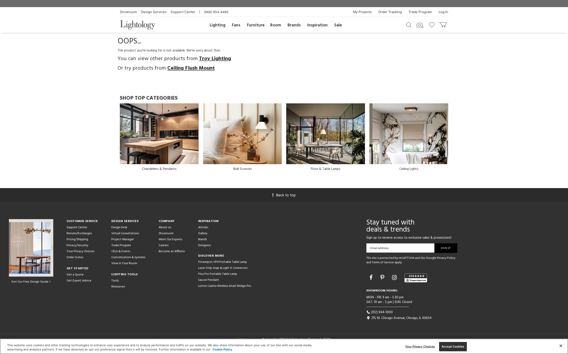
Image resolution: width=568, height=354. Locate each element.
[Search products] (408, 24)
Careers (163, 245)
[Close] (561, 346)
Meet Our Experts (170, 239)
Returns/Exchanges (79, 233)
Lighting (217, 25)
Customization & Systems (128, 257)
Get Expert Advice (79, 280)
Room (275, 25)
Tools (115, 280)
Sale (338, 25)
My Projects (362, 12)
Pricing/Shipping (77, 239)
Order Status (75, 257)
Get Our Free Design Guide (29, 281)
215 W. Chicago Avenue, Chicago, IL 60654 (401, 318)
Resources (118, 286)
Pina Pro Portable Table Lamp (217, 274)
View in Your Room (124, 263)
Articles (203, 227)
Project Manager (122, 239)
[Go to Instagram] (395, 277)
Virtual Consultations (125, 233)
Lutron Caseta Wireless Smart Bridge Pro (224, 286)
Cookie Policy (222, 349)
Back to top (286, 195)
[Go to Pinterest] (383, 277)
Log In (443, 12)
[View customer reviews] (415, 277)
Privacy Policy (446, 258)
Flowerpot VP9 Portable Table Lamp (222, 262)
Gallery (202, 233)
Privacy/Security (77, 245)
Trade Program (420, 12)
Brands (294, 25)
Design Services (154, 12)
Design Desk (119, 227)
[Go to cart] (443, 24)
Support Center (183, 12)
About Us (165, 227)
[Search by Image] (420, 25)
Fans (236, 25)
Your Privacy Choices (80, 252)
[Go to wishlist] (432, 24)
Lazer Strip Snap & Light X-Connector (223, 268)
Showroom (128, 12)
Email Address (379, 248)
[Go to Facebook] (371, 277)
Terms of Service (383, 262)
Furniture (255, 25)
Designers (204, 245)
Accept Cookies (453, 346)
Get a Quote (75, 274)
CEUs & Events (120, 251)
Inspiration (317, 25)
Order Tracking (390, 12)
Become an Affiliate (172, 251)
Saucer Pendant (208, 280)
